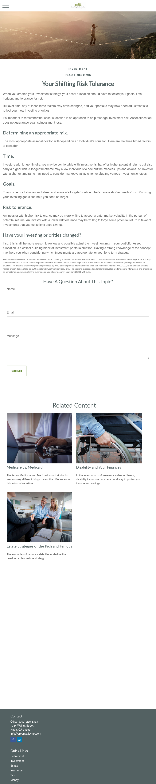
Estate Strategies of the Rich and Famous (39, 546)
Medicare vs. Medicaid (25, 467)
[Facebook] (13, 739)
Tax (12, 775)
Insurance (16, 770)
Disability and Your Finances (98, 467)
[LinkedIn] (19, 739)
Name (11, 289)
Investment (17, 761)
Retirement (17, 756)
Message (13, 336)
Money (14, 780)
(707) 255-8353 (28, 721)
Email (10, 312)
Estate (14, 765)
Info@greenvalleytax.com (25, 733)
